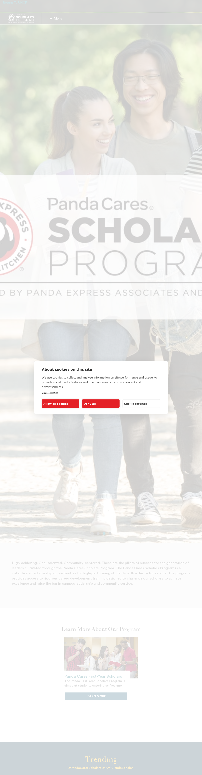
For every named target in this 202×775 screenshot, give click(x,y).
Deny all (90, 404)
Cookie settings (135, 404)
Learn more (50, 392)
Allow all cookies (55, 404)
